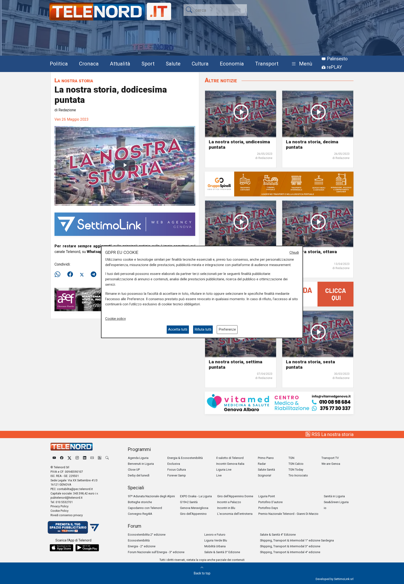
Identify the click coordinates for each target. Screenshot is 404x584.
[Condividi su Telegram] (93, 274)
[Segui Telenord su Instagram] (77, 457)
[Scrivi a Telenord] (92, 457)
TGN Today (296, 469)
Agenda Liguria (138, 458)
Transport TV (330, 458)
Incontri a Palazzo (229, 502)
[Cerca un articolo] (107, 457)
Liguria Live (223, 469)
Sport (148, 64)
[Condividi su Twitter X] (82, 274)
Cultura (200, 64)
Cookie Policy (59, 510)
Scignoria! (264, 475)
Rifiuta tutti (203, 330)
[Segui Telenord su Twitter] (69, 457)
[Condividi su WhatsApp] (58, 274)
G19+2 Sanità (189, 502)
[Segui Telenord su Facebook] (61, 457)
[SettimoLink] (124, 224)
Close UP (134, 469)
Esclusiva (173, 463)
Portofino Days (268, 508)
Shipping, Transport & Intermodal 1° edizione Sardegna (297, 540)
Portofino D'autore (270, 502)
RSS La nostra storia (332, 434)
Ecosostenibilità (139, 540)
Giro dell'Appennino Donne (235, 496)
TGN (291, 458)
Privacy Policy (59, 506)
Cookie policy (115, 319)
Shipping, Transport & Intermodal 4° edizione (290, 552)
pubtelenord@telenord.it (66, 497)
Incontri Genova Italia (230, 463)
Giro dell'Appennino (193, 514)
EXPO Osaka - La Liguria (196, 496)
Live (219, 475)
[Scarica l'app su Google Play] (87, 547)
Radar (262, 463)
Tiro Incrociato (298, 475)
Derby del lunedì (138, 475)
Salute (173, 64)
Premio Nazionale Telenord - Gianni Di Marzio (288, 514)
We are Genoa (330, 463)
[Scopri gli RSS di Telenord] (99, 457)
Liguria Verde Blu (215, 540)
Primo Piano (266, 458)
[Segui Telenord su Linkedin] (84, 457)
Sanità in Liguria (334, 496)
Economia (232, 64)
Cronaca (89, 64)
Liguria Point (266, 496)
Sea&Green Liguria (336, 502)
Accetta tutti (177, 330)
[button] (301, 64)
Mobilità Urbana (215, 546)
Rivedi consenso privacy (66, 515)
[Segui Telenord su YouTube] (54, 457)
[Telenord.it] (73, 527)
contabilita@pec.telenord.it (75, 489)
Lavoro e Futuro (214, 534)
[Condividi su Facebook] (70, 274)
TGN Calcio (296, 463)
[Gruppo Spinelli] (279, 184)
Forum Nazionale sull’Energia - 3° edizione (156, 552)
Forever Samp (176, 475)
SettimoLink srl (344, 579)
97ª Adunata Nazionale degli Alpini (151, 496)
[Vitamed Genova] (279, 402)
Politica (59, 64)
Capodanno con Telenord (145, 508)
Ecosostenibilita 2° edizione (147, 534)
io (325, 508)
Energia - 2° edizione (141, 546)
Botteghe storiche (140, 502)
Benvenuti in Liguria (141, 463)
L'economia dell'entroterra (234, 514)
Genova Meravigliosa (194, 508)
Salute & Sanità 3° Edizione (222, 552)
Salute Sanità (266, 469)
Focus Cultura (176, 469)
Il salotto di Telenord (230, 458)
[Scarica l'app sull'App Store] (61, 547)
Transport (266, 64)
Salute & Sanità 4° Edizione (278, 534)
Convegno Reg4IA (140, 514)
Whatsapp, (96, 251)
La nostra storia (73, 80)
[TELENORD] (71, 447)
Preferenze (227, 330)
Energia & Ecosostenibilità (185, 458)
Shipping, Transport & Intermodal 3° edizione (290, 546)
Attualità (120, 64)
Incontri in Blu (226, 508)
